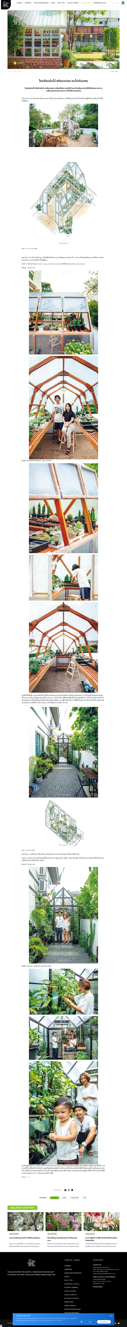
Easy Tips (61, 3)
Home (9, 71)
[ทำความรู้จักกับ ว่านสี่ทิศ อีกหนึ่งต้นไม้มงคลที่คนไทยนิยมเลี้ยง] (101, 1221)
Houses (19, 3)
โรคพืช (64, 1198)
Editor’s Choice (72, 1298)
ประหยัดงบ (54, 1198)
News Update (70, 1306)
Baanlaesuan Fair (73, 1309)
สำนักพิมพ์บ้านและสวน (100, 3)
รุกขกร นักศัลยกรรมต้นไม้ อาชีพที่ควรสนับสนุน (24, 1238)
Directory (69, 1302)
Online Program (72, 1313)
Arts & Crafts (71, 1295)
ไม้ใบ (84, 1198)
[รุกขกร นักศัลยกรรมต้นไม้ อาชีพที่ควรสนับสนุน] (25, 1221)
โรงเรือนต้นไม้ (75, 1198)
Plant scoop (86, 3)
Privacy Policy (97, 1287)
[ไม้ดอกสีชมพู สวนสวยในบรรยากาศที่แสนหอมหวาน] (63, 1221)
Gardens (28, 3)
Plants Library (73, 3)
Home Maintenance (41, 3)
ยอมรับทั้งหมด (104, 1322)
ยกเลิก (90, 1322)
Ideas (53, 3)
